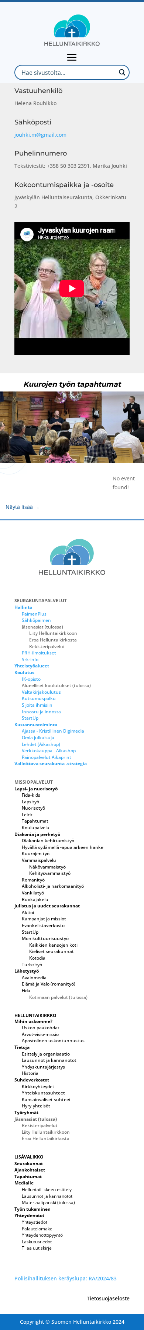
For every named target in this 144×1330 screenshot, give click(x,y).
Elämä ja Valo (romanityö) (48, 984)
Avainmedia (34, 977)
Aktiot (28, 912)
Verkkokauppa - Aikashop (49, 750)
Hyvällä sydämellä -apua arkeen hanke (62, 847)
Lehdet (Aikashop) (41, 744)
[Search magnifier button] (122, 72)
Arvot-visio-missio (40, 1034)
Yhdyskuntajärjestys (43, 1067)
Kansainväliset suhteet (46, 1099)
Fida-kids (31, 795)
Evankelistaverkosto (43, 925)
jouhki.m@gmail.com (40, 134)
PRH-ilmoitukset (39, 653)
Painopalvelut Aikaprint (46, 757)
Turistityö (32, 964)
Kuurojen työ (35, 853)
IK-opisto (31, 679)
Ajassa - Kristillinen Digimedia (53, 731)
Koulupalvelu (35, 827)
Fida (26, 990)
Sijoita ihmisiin (37, 705)
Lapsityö (30, 802)
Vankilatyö (33, 893)
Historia (30, 1073)
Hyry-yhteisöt (36, 1106)
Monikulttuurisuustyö (45, 938)
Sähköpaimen (36, 620)
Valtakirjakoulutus (41, 692)
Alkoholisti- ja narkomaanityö (53, 886)
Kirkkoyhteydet (38, 1086)
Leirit (27, 814)
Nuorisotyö (33, 808)
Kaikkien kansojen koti (53, 945)
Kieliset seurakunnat (51, 951)
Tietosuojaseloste (108, 1298)
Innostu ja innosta (41, 712)
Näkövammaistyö (47, 867)
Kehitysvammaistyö (50, 873)
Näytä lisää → (23, 506)
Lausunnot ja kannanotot (49, 1060)
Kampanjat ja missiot (44, 919)
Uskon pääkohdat (40, 1027)
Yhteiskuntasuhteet (43, 1093)
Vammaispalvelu (39, 860)
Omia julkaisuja (38, 737)
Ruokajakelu (35, 899)
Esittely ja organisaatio (46, 1054)
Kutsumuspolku (39, 698)
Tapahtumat (35, 821)
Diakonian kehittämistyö (48, 840)
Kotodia (37, 958)
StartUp (30, 718)
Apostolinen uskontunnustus (53, 1040)
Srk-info (30, 659)
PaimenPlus (34, 614)
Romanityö (33, 880)
